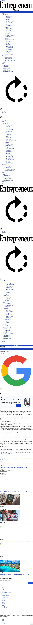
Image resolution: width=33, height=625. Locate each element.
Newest (2, 474)
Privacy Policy (3, 603)
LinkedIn (3, 611)
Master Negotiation (8, 43)
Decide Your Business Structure (10, 21)
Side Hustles (4, 165)
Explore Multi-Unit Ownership (7, 338)
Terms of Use (3, 602)
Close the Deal (8, 44)
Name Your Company (9, 28)
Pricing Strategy (8, 17)
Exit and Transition (7, 52)
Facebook (3, 609)
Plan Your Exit (8, 322)
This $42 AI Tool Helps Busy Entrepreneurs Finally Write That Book (11, 507)
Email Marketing (8, 48)
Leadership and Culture (8, 319)
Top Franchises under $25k (6, 65)
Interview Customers (9, 18)
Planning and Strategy (7, 19)
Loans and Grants (8, 24)
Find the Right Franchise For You (7, 173)
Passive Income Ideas (7, 330)
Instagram (3, 612)
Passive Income (5, 59)
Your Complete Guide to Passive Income (10, 60)
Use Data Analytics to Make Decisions (10, 35)
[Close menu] (0, 279)
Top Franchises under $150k (6, 67)
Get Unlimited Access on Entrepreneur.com (7, 592)
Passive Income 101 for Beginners (9, 61)
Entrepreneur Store (3, 509)
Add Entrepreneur (2, 387)
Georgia (3, 620)
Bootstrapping (8, 292)
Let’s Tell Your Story (4, 601)
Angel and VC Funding (9, 25)
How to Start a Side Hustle (8, 57)
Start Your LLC (4, 112)
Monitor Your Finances (8, 303)
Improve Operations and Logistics (9, 146)
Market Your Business (7, 154)
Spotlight (3, 589)
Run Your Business (5, 143)
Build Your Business (4, 13)
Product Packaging (8, 30)
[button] (16, 234)
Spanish (3, 619)
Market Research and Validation (9, 124)
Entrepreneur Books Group (5, 598)
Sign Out (3, 121)
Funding (6, 23)
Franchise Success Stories (6, 68)
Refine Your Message (9, 314)
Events (2, 586)
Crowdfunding (8, 135)
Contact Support (4, 606)
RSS (2, 614)
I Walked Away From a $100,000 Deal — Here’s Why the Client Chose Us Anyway (13, 467)
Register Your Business (9, 22)
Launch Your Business (6, 26)
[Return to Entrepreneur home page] (16, 9)
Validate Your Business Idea (10, 127)
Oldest (5, 474)
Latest (1, 455)
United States (3, 618)
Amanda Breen (3, 493)
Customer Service (7, 38)
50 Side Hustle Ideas (7, 56)
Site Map (3, 605)
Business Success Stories (8, 51)
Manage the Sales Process (9, 311)
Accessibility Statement (5, 604)
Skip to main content (2, 0)
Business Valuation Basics (9, 54)
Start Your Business (5, 14)
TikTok (2, 613)
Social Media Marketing (9, 316)
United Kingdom (4, 623)
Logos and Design (8, 297)
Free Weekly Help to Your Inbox (7, 327)
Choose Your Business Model (10, 289)
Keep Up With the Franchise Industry (8, 71)
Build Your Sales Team (9, 42)
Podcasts (3, 182)
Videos (2, 183)
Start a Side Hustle (4, 55)
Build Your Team (7, 300)
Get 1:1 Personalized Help (6, 70)
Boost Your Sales (7, 40)
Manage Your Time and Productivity (9, 39)
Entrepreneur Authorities (5, 597)
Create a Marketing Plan (9, 46)
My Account (3, 119)
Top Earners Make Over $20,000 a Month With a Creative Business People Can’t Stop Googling (16, 491)
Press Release (3, 184)
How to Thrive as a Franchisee (7, 69)
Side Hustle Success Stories (8, 58)
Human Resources (7, 37)
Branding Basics (7, 27)
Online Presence (7, 33)
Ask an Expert (3, 599)
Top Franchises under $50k (6, 66)
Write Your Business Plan (9, 20)
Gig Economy (5, 62)
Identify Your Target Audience (10, 284)
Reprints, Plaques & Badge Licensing (6, 607)
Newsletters (3, 341)
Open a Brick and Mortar (8, 32)
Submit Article (3, 111)
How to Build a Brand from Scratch (11, 31)
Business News (4, 72)
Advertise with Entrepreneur (5, 595)
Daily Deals (3, 600)
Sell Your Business (8, 53)
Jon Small (2, 526)
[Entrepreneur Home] (0, 347)
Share (1, 388)
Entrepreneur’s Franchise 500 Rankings (8, 333)
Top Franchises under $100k (6, 176)
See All (1, 457)
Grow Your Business (5, 308)
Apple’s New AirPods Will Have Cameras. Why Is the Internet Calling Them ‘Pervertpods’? (15, 558)
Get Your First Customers (9, 47)
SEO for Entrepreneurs (9, 49)
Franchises (3, 63)
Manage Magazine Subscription (6, 594)
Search (1, 116)
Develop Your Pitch (8, 41)
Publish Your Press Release (5, 591)
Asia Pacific (3, 621)
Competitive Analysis (9, 16)
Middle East (3, 622)
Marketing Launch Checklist (10, 50)
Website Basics (8, 29)
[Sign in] (0, 278)
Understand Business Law (8, 36)
